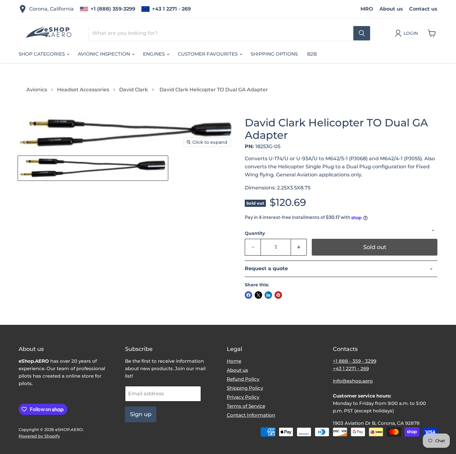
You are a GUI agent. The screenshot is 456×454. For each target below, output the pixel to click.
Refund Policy (243, 379)
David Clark (133, 90)
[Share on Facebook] (248, 295)
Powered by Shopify (39, 436)
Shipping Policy (245, 388)
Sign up (140, 414)
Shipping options (274, 54)
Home (234, 361)
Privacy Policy (243, 397)
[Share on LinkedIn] (268, 295)
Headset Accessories (83, 90)
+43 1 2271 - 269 (171, 9)
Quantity (255, 233)
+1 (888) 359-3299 (113, 9)
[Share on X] (258, 295)
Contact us (423, 9)
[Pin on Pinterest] (278, 295)
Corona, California (51, 9)
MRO (366, 9)
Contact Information (251, 415)
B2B (312, 54)
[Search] (361, 33)
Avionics (36, 90)
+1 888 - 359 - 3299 (354, 361)
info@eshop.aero (353, 381)
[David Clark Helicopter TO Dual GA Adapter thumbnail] (93, 168)
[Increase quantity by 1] (299, 247)
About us (391, 9)
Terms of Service (246, 406)
